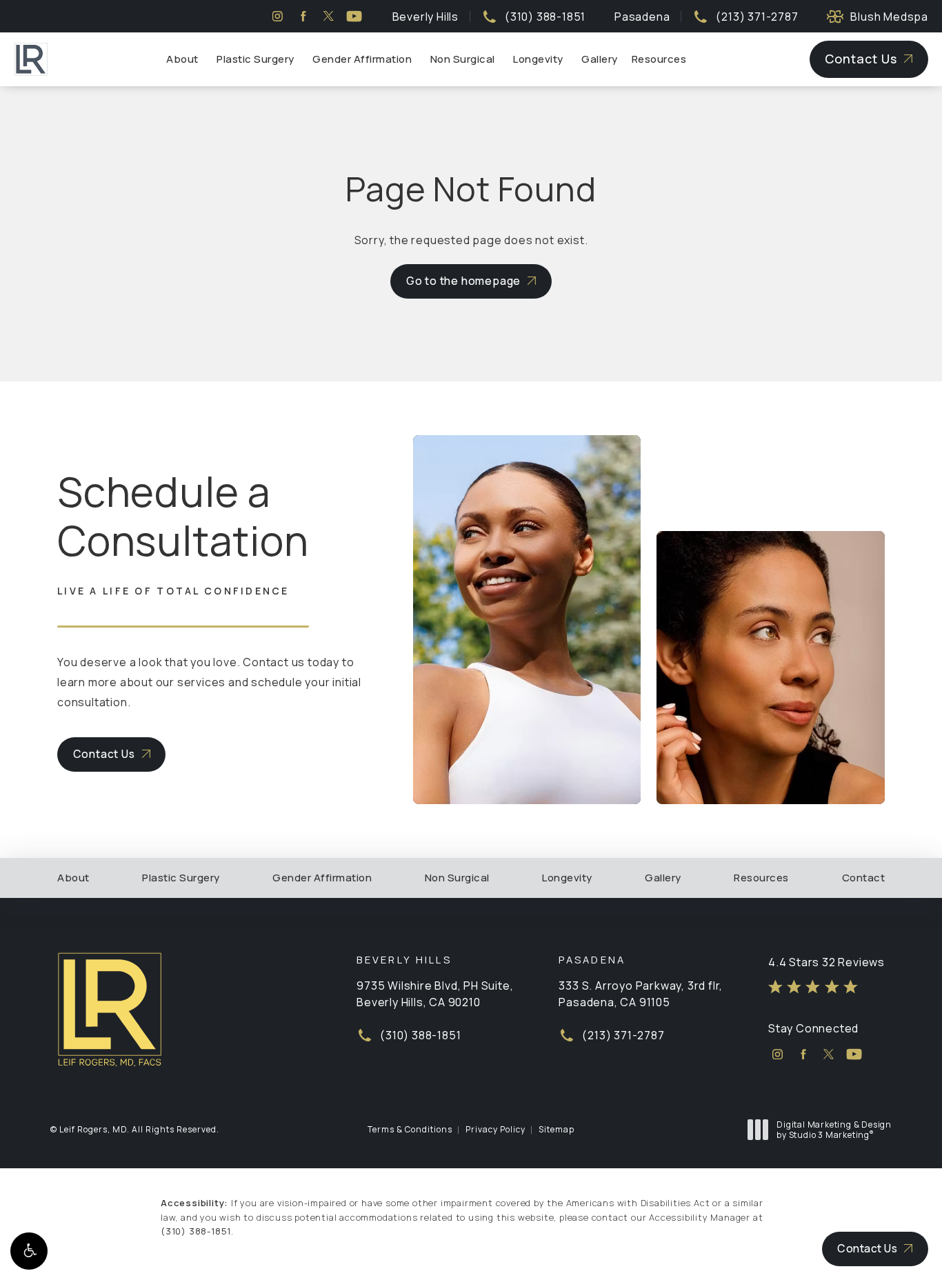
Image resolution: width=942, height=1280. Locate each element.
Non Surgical (462, 59)
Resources (659, 59)
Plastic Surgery (255, 59)
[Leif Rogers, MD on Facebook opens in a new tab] (303, 16)
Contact (863, 878)
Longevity (538, 59)
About (182, 59)
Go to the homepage (463, 280)
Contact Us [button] (867, 1248)
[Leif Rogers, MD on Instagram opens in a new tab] (277, 16)
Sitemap (556, 1129)
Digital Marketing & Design (834, 1130)
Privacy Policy (495, 1129)
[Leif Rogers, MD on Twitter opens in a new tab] (328, 16)
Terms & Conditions (410, 1129)
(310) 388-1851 (196, 1231)
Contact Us (861, 58)
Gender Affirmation (362, 59)
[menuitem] (277, 16)
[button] (29, 1251)
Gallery (599, 59)
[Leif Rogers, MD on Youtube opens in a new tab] (354, 16)
